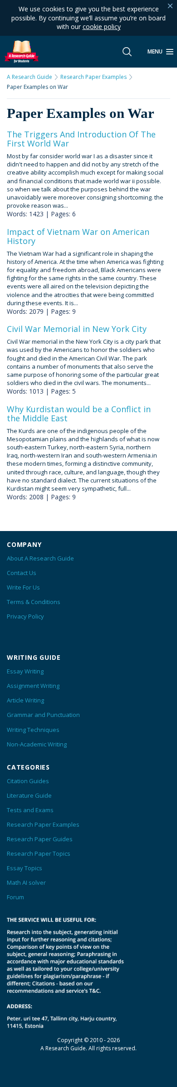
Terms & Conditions (33, 602)
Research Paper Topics (38, 853)
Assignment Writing (33, 686)
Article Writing (25, 700)
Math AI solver (26, 882)
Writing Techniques (33, 730)
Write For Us (23, 587)
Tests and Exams (30, 810)
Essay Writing (25, 671)
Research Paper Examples (93, 77)
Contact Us (21, 573)
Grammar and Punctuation (43, 715)
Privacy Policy (25, 616)
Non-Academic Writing (37, 744)
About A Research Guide (40, 558)
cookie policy (102, 26)
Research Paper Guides (40, 839)
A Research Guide (29, 77)
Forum (15, 897)
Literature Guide (29, 795)
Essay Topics (24, 868)
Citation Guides (28, 781)
